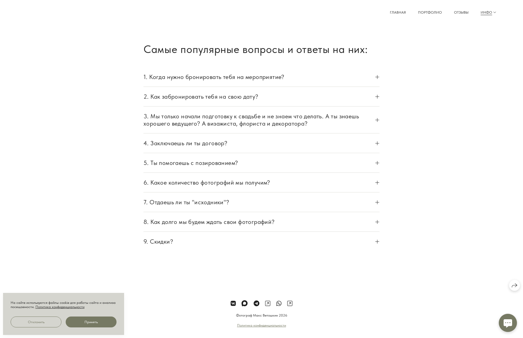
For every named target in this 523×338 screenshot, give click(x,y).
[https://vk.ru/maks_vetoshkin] (233, 303)
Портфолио (430, 12)
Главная (398, 12)
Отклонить (36, 322)
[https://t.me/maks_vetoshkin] (256, 303)
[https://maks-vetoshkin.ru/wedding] (267, 303)
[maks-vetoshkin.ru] (44, 12)
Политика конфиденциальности (261, 325)
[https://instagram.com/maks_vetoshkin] (289, 303)
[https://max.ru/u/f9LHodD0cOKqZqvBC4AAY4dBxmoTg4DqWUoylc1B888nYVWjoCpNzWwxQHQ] (245, 303)
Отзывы (461, 12)
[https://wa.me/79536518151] (278, 303)
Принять (91, 322)
